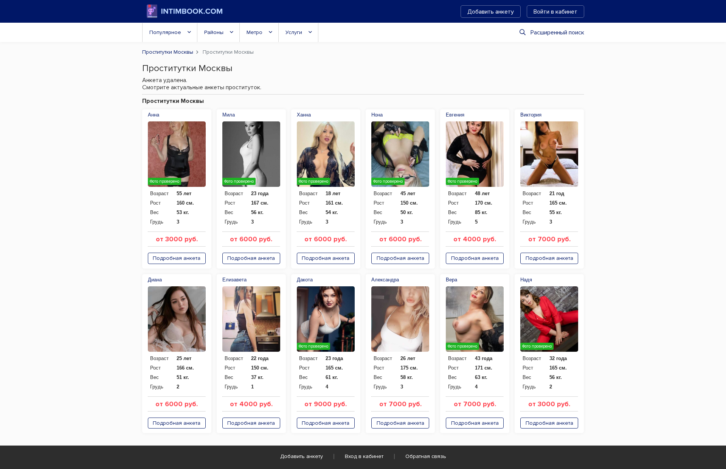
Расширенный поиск (557, 32)
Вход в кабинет (364, 456)
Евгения (455, 115)
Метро (254, 32)
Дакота (305, 280)
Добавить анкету (490, 12)
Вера (451, 280)
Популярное (165, 32)
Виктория (530, 115)
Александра (385, 280)
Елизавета (234, 280)
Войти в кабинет (555, 12)
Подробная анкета (176, 258)
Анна (153, 115)
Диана (155, 280)
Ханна (304, 115)
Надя (526, 280)
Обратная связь (425, 456)
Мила (228, 115)
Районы (213, 32)
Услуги (293, 32)
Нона (377, 115)
